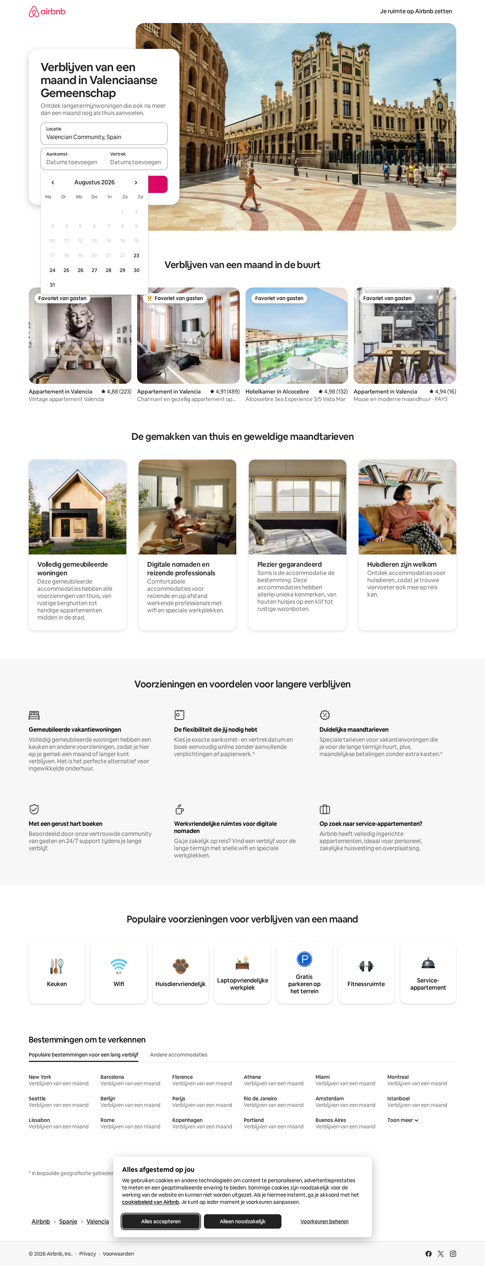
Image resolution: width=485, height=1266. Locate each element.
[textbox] (72, 162)
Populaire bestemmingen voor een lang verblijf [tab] (84, 1054)
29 (122, 270)
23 (136, 255)
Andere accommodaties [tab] (178, 1054)
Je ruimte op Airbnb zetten (416, 11)
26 (80, 270)
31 (52, 285)
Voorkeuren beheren (324, 1221)
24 (52, 270)
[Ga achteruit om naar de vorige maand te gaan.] (53, 182)
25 (66, 270)
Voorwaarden (118, 1254)
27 (94, 270)
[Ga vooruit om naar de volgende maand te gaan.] (136, 182)
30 (137, 270)
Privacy (87, 1254)
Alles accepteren (161, 1221)
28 (108, 270)
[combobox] (104, 137)
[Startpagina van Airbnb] (47, 11)
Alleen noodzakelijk (243, 1221)
